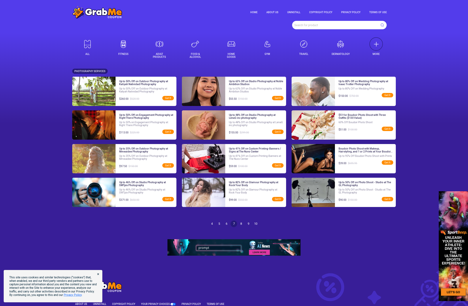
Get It (168, 98)
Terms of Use (378, 12)
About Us (272, 12)
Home (254, 12)
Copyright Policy (320, 12)
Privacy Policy (351, 12)
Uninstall (293, 12)
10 (255, 223)
